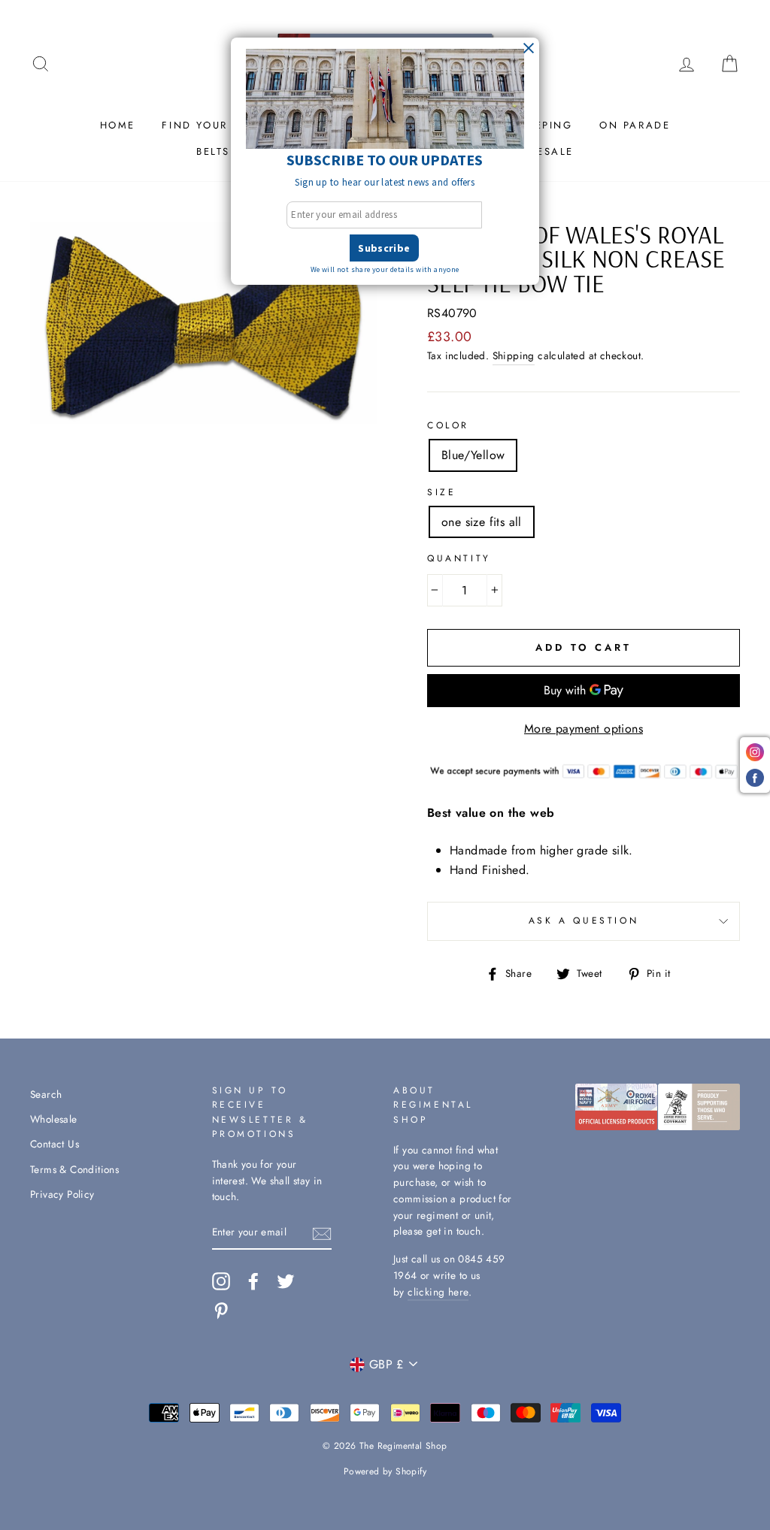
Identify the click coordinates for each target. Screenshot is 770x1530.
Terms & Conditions (74, 1169)
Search (46, 1094)
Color (448, 425)
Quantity (459, 558)
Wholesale (53, 1118)
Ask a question (583, 920)
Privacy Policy (62, 1194)
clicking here (438, 1291)
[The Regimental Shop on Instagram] (221, 1281)
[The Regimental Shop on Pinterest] (221, 1311)
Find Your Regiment (228, 125)
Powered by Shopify (385, 1471)
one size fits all (481, 522)
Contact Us (54, 1143)
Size (441, 492)
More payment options (583, 728)
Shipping (514, 355)
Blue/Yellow (473, 455)
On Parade (634, 125)
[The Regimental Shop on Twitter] (286, 1281)
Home (117, 125)
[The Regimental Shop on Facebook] (253, 1281)
